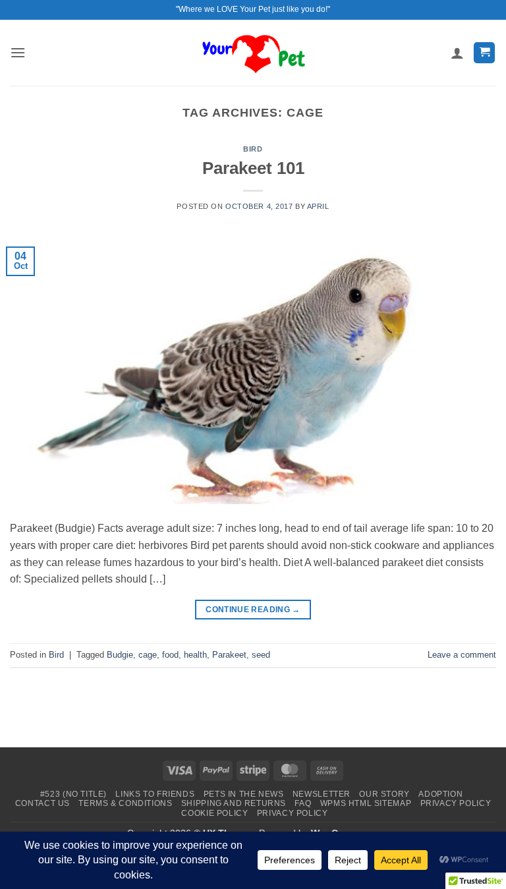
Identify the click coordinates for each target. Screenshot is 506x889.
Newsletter (322, 794)
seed (261, 655)
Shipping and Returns (233, 803)
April (318, 206)
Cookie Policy (214, 813)
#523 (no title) (73, 794)
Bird (252, 149)
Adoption (440, 794)
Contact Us (42, 803)
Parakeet (229, 655)
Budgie (120, 655)
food (170, 655)
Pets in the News (244, 794)
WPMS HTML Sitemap (365, 803)
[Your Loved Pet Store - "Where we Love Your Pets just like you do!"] (253, 52)
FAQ (303, 803)
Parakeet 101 (253, 168)
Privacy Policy (456, 803)
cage (147, 655)
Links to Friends (154, 794)
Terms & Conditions (125, 803)
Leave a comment (462, 655)
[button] (18, 52)
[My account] (457, 52)
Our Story (384, 794)
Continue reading (253, 609)
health (195, 655)
